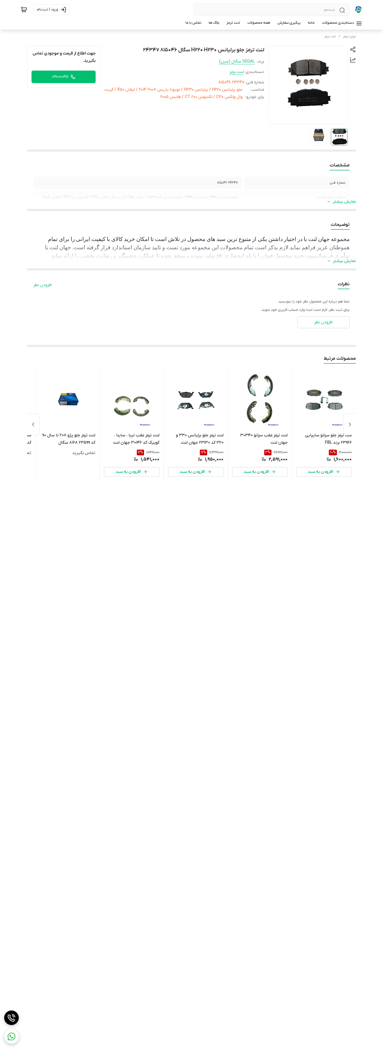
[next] (33, 424)
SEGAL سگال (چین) (237, 61)
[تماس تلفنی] (11, 1017)
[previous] (350, 424)
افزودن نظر (42, 285)
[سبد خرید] (24, 10)
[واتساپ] (11, 1036)
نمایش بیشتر (344, 201)
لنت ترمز (330, 36)
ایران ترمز (349, 36)
